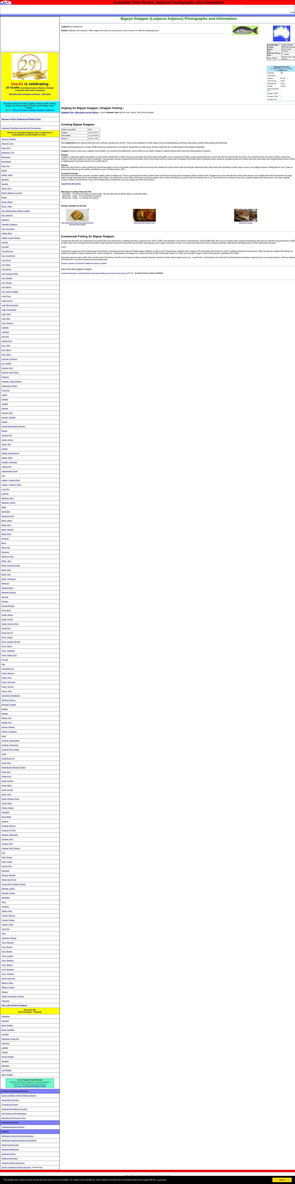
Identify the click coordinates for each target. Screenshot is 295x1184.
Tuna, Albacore (7, 943)
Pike (3, 664)
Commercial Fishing (9, 1105)
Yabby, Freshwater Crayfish (12, 996)
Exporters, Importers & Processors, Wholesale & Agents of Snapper (84, 263)
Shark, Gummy (7, 781)
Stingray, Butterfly (8, 875)
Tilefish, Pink (6, 911)
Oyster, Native (7, 615)
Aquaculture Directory (10, 1100)
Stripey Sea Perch (8, 880)
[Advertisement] (20, 34)
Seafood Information (9, 1158)
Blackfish (5, 1021)
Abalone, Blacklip (8, 139)
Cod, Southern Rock (9, 274)
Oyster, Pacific (7, 619)
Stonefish (5, 1066)
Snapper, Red (7, 844)
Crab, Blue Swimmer (9, 305)
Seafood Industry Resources (13, 1163)
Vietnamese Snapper (246, 223)
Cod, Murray (6, 269)
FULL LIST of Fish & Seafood (14, 1005)
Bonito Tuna (6, 189)
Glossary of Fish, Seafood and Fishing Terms (21, 119)
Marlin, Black (6, 521)
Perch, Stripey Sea (9, 655)
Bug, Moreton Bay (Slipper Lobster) (15, 211)
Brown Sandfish (7, 1030)
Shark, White (6, 803)
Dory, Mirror (6, 350)
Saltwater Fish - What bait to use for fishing (79, 112)
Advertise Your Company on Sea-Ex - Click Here (30, 94)
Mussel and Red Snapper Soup (144, 223)
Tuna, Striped (6, 965)
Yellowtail (5, 1001)
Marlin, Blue (6, 525)
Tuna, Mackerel (7, 970)
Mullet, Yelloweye (8, 579)
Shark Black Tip (7, 759)
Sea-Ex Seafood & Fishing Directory (16, 1167)
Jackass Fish (6, 435)
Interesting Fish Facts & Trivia (13, 1118)
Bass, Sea (5, 166)
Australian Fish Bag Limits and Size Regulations (21, 128)
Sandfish (5, 1061)
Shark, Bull (5, 772)
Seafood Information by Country (14, 1109)
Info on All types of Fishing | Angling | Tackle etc (33, 110)
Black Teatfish (7, 1025)
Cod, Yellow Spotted (9, 292)
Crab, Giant (6, 314)
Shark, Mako (6, 785)
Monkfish (5, 539)
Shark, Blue (6, 763)
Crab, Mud (5, 319)
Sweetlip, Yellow (8, 893)
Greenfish (5, 1043)
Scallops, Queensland (10, 741)
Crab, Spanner (7, 323)
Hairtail (4, 422)
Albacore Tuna (7, 144)
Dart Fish (5, 337)
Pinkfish (4, 1052)
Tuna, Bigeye (6, 947)
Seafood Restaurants (10, 1150)
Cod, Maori (5, 265)
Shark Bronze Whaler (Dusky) (13, 768)
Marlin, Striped (7, 530)
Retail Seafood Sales (10, 1145)
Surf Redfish (6, 1070)
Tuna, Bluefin (6, 952)
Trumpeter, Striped (8, 938)
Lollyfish (4, 1048)
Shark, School (7, 790)
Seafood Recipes (8, 1154)
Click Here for (30, 1086)
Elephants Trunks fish (10, 1039)
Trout (3, 934)
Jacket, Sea (6, 444)
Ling (3, 476)
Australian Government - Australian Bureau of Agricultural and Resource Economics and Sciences (93, 273)
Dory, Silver (6, 355)
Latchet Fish (6, 467)
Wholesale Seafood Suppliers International (18, 1141)
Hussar (4, 431)
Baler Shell (5, 148)
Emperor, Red (7, 368)
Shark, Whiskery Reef (10, 799)
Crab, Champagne (8, 310)
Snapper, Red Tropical (10, 848)
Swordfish (5, 898)
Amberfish (5, 1016)
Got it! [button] (282, 1180)
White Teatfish (7, 1075)
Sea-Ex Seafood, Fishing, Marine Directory (18, 1096)
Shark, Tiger (6, 794)
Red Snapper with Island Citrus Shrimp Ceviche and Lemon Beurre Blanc (77, 223)
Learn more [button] (161, 1180)
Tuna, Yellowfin (7, 974)
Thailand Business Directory (13, 1127)
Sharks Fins (6, 777)
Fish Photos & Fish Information (14, 1114)
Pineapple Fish (7, 669)
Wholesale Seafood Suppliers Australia (17, 1136)
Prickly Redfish (7, 1057)
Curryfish (5, 1034)
